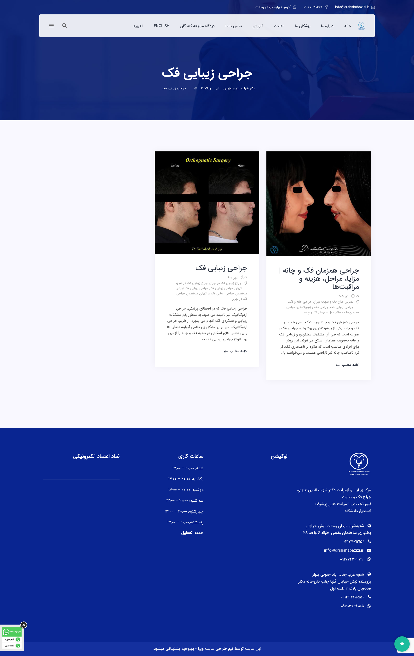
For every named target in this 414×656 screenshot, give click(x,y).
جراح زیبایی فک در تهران (225, 283)
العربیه (138, 26)
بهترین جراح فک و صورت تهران (333, 301)
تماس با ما (233, 26)
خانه (347, 26)
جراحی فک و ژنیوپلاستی (312, 307)
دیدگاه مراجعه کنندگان (197, 26)
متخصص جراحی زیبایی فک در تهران (223, 293)
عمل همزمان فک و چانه (319, 312)
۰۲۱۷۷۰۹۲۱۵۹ (353, 541)
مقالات (279, 26)
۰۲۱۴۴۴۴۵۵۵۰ (352, 597)
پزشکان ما (302, 26)
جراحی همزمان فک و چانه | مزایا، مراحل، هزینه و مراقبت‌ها (319, 279)
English (161, 26)
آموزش (258, 26)
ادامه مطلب (350, 365)
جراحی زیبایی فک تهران (192, 288)
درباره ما (327, 26)
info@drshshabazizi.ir (352, 7)
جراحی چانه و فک (300, 301)
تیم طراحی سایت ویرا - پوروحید (206, 648)
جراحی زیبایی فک (341, 307)
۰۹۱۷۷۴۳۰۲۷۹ (313, 7)
